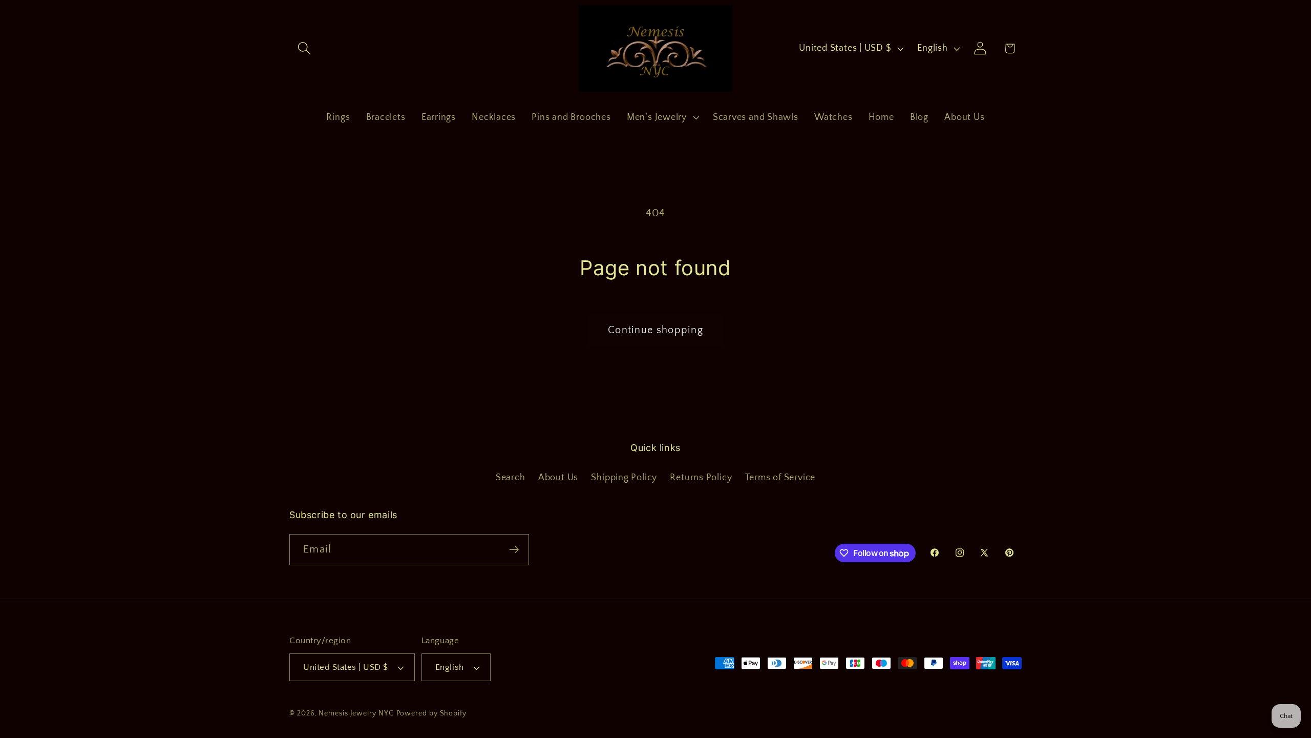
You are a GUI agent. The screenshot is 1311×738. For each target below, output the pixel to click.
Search (510, 478)
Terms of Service (780, 478)
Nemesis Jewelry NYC (356, 713)
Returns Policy (701, 478)
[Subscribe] (513, 549)
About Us (558, 478)
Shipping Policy (624, 478)
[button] (304, 48)
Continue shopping (655, 330)
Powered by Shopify (431, 713)
